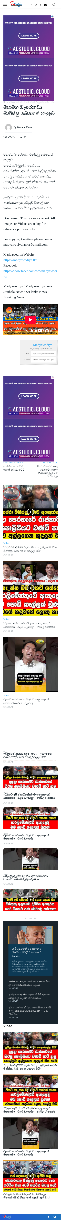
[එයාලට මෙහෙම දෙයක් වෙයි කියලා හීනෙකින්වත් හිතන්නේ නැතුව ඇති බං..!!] (30, 1176)
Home (5, 102)
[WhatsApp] (30, 742)
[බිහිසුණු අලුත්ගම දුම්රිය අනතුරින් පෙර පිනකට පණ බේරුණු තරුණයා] (30, 900)
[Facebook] (31, 5)
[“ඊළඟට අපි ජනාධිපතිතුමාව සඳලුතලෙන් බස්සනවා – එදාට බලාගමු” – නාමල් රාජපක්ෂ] (30, 818)
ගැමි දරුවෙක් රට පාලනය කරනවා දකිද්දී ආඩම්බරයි (27, 950)
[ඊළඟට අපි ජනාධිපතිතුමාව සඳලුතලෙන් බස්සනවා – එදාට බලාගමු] (30, 859)
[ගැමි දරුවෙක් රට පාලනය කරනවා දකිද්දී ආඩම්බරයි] (30, 935)
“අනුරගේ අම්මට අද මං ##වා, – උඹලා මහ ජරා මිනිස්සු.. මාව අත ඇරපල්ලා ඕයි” (30, 1067)
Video (7, 1026)
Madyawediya (42, 345)
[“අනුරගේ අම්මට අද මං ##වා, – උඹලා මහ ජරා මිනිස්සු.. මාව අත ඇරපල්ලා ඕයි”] (30, 777)
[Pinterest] (30, 734)
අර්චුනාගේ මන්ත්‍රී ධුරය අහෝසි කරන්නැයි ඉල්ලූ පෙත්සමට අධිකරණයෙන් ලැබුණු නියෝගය (29, 1011)
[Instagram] (36, 5)
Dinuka (15, 956)
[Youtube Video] (9, 127)
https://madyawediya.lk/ (20, 260)
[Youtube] (45, 5)
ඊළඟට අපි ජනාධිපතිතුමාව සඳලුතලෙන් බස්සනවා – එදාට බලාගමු (26, 837)
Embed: (27, 360)
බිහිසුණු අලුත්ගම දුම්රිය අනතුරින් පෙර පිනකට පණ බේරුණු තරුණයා (25, 878)
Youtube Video (24, 127)
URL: (28, 353)
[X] (40, 5)
